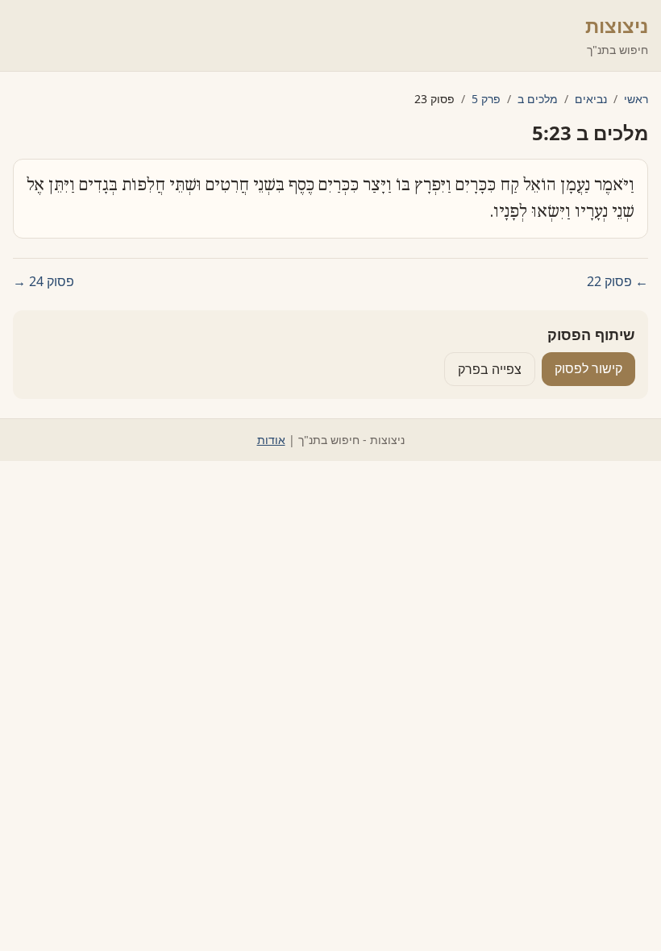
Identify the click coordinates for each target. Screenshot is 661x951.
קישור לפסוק (588, 368)
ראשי (636, 98)
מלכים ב (538, 98)
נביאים (591, 98)
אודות (271, 439)
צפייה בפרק (490, 369)
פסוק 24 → (43, 281)
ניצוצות (616, 25)
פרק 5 (486, 98)
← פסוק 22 (617, 281)
